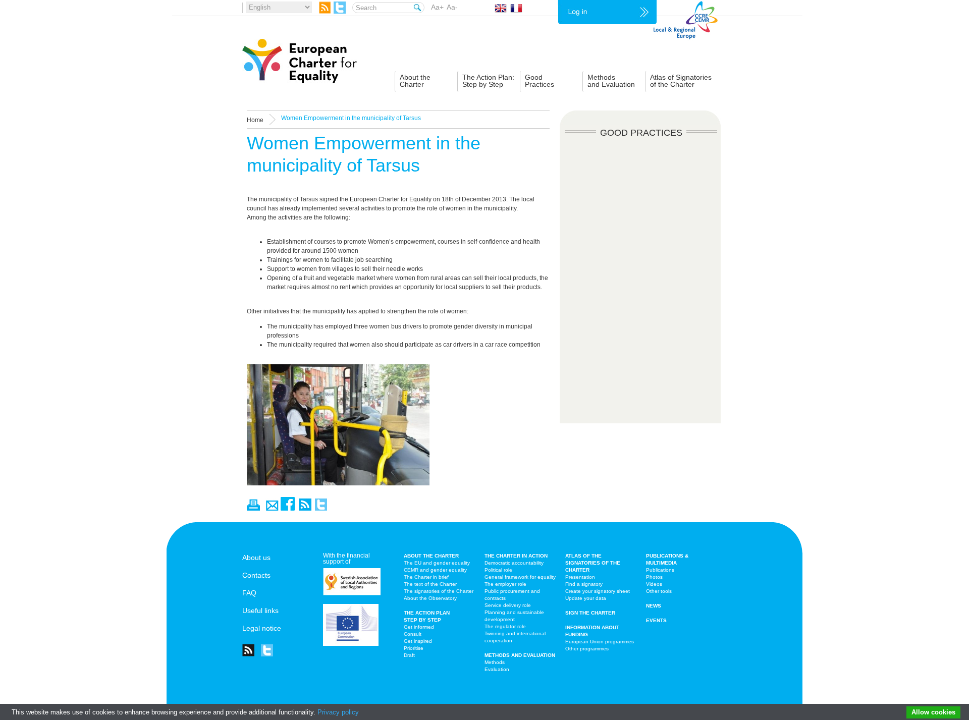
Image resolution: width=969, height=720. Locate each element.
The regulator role (505, 626)
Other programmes (587, 648)
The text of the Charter (430, 584)
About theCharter (415, 80)
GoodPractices (539, 80)
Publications (660, 570)
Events (656, 620)
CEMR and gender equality (435, 570)
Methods (494, 662)
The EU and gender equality (437, 563)
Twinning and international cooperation (515, 637)
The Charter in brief (426, 577)
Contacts (256, 575)
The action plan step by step (427, 616)
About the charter (431, 556)
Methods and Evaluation (519, 655)
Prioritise (413, 648)
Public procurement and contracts (512, 594)
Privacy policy (338, 712)
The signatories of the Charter (438, 591)
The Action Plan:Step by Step (488, 80)
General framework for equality (520, 577)
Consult (412, 634)
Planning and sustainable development (514, 616)
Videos (654, 584)
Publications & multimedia (667, 559)
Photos (654, 577)
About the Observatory (430, 598)
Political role (498, 570)
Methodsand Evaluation (611, 80)
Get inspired (418, 641)
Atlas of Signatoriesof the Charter (681, 80)
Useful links (260, 610)
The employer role (505, 584)
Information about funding (592, 631)
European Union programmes (599, 641)
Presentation (580, 577)
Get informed (419, 627)
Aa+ (437, 7)
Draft (409, 655)
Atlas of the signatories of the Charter (592, 563)
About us (256, 557)
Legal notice (261, 628)
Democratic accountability (514, 563)
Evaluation (496, 669)
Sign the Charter (590, 613)
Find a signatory (584, 584)
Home (255, 120)
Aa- (452, 7)
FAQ (249, 593)
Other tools (659, 591)
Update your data (585, 598)
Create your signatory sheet (597, 591)
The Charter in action (516, 556)
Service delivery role (507, 605)
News (653, 605)
